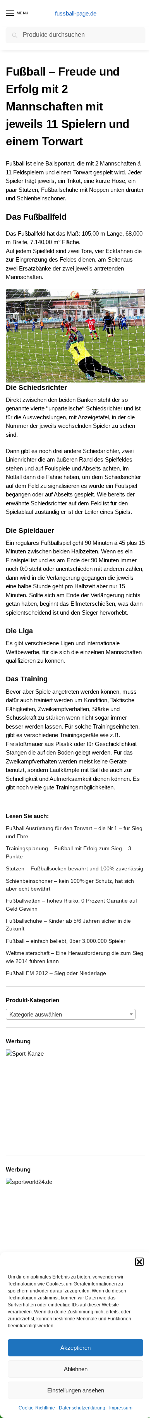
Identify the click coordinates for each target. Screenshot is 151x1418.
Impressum (120, 1408)
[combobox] (71, 1014)
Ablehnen (76, 1369)
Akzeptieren (75, 1347)
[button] (139, 1262)
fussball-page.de (75, 13)
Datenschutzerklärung (82, 1408)
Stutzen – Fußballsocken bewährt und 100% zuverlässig (74, 868)
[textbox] (70, 1014)
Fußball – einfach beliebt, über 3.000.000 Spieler (65, 941)
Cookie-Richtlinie (37, 1408)
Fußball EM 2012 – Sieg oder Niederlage (56, 973)
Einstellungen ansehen (75, 1390)
